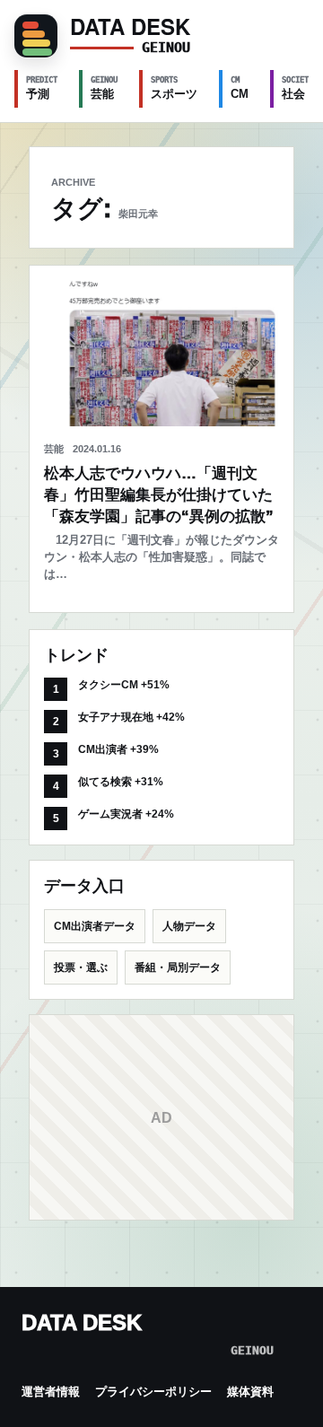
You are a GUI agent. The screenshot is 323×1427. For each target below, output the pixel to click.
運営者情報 (51, 1391)
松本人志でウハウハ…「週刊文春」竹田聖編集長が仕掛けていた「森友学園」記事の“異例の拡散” (159, 495)
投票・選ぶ (81, 967)
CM (240, 88)
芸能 (104, 88)
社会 (297, 88)
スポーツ (174, 88)
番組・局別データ (178, 967)
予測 (41, 88)
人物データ (189, 926)
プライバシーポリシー (153, 1391)
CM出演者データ (94, 926)
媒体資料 (250, 1391)
